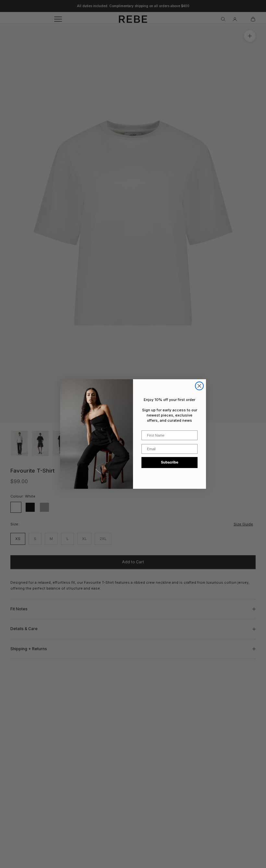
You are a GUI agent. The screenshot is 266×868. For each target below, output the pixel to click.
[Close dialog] (199, 386)
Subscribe (169, 462)
